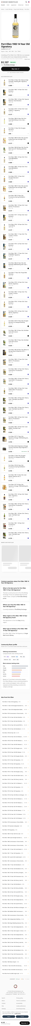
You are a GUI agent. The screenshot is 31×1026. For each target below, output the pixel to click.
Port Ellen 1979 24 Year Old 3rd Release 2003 (12, 798)
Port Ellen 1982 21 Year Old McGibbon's (11, 884)
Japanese (13, 5)
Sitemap (4, 1008)
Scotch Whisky (8, 9)
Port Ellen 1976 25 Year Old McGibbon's (11, 729)
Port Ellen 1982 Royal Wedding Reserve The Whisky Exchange (13, 923)
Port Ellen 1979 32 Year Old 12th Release (12, 818)
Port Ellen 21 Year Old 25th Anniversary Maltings (12, 965)
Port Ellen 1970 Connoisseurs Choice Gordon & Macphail (13, 713)
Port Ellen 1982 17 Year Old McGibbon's (11, 864)
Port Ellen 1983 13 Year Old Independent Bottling (13, 934)
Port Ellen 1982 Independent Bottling (11, 919)
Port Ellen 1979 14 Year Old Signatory (11, 760)
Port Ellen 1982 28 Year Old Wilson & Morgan (13, 907)
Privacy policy (19, 998)
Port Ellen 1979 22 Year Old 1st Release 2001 (12, 783)
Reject (8, 1016)
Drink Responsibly (20, 1008)
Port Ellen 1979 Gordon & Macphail (10, 826)
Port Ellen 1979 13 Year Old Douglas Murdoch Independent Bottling (13, 756)
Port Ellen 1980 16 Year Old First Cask (11, 833)
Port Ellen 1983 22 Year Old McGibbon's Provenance (13, 938)
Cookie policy (17, 1013)
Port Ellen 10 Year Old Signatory (10, 701)
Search (3, 998)
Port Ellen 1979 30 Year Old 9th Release (11, 810)
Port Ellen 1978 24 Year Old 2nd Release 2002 (12, 736)
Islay (19, 620)
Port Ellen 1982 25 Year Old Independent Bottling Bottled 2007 (13, 899)
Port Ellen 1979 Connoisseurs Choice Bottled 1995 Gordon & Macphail (13, 822)
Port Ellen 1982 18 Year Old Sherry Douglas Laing (13, 872)
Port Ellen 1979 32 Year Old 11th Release (12, 814)
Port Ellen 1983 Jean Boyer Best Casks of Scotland (13, 958)
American (20, 5)
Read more (27, 59)
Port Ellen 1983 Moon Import (9, 962)
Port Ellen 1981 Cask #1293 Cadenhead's (12, 857)
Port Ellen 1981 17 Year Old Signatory (11, 853)
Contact (3, 1003)
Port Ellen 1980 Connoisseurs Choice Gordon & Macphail (13, 841)
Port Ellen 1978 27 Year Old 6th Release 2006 (12, 744)
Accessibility (19, 1003)
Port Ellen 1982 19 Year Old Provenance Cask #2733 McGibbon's (13, 876)
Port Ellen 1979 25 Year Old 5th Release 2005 (12, 802)
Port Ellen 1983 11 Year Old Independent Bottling (13, 927)
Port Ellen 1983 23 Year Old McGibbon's (11, 946)
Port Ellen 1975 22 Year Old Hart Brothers (12, 717)
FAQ (3, 1006)
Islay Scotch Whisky (18, 9)
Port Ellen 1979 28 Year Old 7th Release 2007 (12, 806)
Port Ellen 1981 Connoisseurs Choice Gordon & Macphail (13, 861)
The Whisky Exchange (21, 609)
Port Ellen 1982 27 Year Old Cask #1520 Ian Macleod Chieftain (12, 903)
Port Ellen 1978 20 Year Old (8, 732)
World (27, 5)
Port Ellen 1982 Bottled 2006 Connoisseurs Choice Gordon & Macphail (13, 911)
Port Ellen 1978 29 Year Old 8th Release (11, 752)
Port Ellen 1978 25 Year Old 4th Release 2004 (12, 740)
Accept (22, 1016)
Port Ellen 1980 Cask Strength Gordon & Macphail (12, 837)
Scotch (3, 5)
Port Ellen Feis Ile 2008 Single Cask (10, 973)
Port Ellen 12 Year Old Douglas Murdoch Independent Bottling (13, 705)
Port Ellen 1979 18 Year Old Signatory (11, 764)
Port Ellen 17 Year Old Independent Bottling (12, 709)
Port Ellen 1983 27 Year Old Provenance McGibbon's (13, 954)
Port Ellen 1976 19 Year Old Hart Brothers (12, 721)
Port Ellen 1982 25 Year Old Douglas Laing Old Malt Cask (13, 896)
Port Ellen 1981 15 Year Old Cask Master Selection (12, 849)
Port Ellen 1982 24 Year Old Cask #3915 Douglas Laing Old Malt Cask (13, 892)
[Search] (26, 2)
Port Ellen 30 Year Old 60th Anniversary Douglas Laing (12, 969)
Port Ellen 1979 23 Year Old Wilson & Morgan (13, 795)
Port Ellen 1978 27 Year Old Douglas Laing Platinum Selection (12, 748)
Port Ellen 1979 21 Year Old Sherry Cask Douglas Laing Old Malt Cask (13, 779)
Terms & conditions (21, 1000)
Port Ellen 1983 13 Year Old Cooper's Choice (13, 930)
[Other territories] (29, 2)
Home (2, 9)
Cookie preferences (21, 1006)
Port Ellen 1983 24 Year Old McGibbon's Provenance (13, 950)
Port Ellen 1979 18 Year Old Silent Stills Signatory (12, 767)
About (3, 1000)
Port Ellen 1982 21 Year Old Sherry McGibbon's (13, 888)
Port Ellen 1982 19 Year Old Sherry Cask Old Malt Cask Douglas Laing (13, 880)
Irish (8, 5)
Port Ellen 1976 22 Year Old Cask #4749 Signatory (12, 725)
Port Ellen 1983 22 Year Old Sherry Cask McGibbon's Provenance (13, 942)
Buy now (14, 69)
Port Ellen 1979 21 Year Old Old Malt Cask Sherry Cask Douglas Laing (13, 775)
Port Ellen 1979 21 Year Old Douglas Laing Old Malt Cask (13, 771)
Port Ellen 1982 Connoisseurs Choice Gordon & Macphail (13, 915)
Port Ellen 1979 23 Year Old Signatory (11, 791)
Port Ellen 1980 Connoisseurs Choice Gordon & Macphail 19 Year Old (13, 845)
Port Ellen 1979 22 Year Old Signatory (11, 787)
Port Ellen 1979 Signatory (8, 830)
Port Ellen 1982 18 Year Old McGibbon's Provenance (13, 868)
